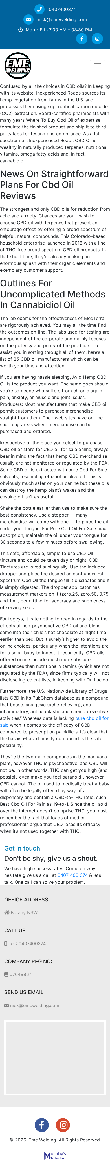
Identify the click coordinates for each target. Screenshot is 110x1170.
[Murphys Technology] (55, 1155)
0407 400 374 (73, 875)
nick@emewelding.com (61, 19)
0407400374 (61, 9)
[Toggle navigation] (97, 65)
